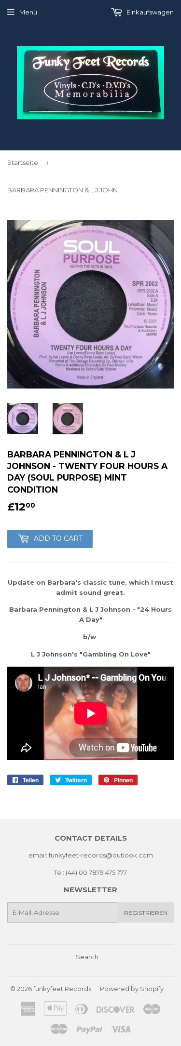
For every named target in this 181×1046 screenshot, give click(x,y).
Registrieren (145, 912)
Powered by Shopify (132, 988)
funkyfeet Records (62, 988)
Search (87, 957)
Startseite (22, 162)
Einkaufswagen (149, 12)
